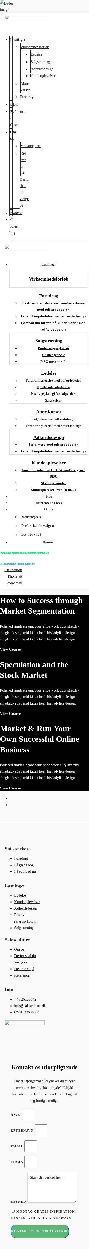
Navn (16, 1115)
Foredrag (26, 97)
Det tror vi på (23, 163)
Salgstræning (40, 62)
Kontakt (16, 213)
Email (17, 1146)
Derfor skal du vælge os (38, 526)
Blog (14, 104)
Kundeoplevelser (42, 76)
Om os (13, 135)
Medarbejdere (30, 146)
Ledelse (36, 54)
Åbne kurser (25, 87)
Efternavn (23, 1130)
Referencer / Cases (49, 503)
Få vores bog (13, 226)
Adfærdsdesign (42, 69)
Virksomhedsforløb (34, 47)
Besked (19, 1201)
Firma (17, 1162)
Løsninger (17, 40)
